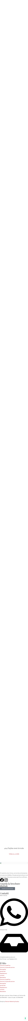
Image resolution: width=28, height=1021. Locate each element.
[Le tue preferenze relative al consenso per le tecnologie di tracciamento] (25, 1018)
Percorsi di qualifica (5, 965)
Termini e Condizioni (5, 1015)
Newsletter (3, 977)
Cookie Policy (3, 1011)
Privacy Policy (3, 1007)
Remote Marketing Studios (12, 1001)
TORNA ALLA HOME (14, 854)
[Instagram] (6, 880)
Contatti (2, 975)
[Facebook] (2, 880)
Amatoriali (2, 971)
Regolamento (3, 973)
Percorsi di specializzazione (7, 967)
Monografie (3, 969)
